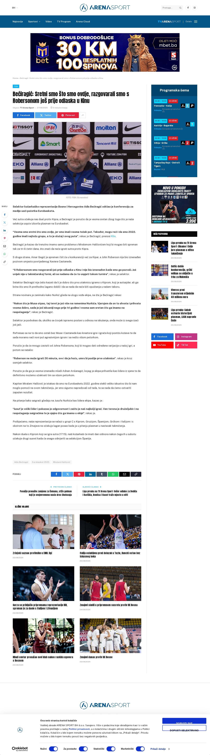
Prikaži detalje (158, 749)
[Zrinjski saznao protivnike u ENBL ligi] (43, 531)
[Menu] (195, 21)
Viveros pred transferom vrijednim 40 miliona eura (182, 293)
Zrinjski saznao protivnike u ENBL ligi (32, 553)
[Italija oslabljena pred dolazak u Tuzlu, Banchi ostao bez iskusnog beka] (110, 531)
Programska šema (174, 90)
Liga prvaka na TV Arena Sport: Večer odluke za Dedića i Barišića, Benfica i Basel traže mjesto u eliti (110, 493)
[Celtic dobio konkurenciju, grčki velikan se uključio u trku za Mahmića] (159, 270)
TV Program (64, 21)
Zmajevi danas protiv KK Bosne (96, 657)
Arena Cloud (83, 21)
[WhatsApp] (5, 254)
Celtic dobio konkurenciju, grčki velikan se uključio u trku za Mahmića (182, 272)
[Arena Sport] (105, 7)
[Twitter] (5, 222)
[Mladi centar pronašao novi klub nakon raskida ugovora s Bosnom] (43, 635)
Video (49, 21)
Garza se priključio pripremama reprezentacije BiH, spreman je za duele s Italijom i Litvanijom (40, 606)
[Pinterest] (5, 238)
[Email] (5, 246)
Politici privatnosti (79, 729)
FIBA (16, 86)
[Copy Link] (5, 262)
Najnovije (18, 21)
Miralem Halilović (61, 462)
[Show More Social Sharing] (83, 115)
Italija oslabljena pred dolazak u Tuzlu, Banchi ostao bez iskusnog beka (110, 554)
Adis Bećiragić (21, 462)
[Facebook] (5, 215)
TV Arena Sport (27, 108)
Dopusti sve (184, 723)
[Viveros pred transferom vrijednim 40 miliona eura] (159, 294)
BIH (13, 8)
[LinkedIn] (5, 230)
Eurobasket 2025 (40, 462)
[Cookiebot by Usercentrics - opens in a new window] (19, 749)
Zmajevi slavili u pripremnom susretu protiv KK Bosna (108, 605)
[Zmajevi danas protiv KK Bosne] (110, 635)
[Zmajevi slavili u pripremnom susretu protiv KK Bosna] (110, 583)
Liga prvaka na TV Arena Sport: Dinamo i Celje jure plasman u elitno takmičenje (183, 248)
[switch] (83, 748)
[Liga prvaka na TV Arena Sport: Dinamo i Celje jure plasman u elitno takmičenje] (159, 247)
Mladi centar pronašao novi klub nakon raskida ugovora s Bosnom (43, 659)
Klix (113, 236)
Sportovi (33, 21)
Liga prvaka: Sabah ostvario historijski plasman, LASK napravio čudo (183, 315)
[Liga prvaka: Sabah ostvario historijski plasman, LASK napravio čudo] (159, 314)
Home (15, 78)
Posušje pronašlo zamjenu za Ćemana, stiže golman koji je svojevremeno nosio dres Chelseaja (46, 493)
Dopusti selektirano (184, 730)
